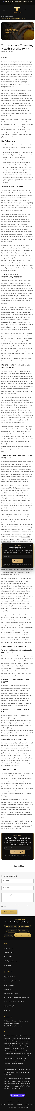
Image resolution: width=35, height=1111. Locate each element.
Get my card (17, 561)
